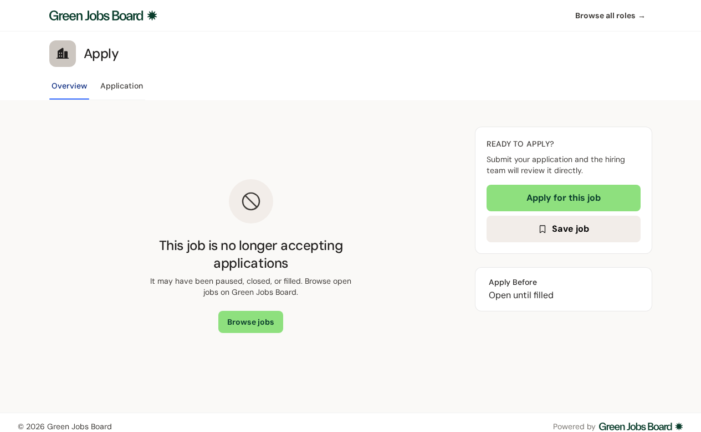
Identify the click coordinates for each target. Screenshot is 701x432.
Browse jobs (250, 322)
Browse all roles (610, 15)
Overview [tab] (69, 86)
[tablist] (97, 89)
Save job (570, 229)
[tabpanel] (350, 256)
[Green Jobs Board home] (103, 15)
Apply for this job (563, 198)
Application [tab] (121, 86)
